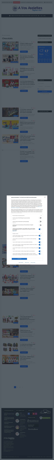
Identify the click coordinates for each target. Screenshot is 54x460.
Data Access (27, 262)
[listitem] (27, 215)
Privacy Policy (33, 262)
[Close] (45, 198)
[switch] (40, 218)
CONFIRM (19, 258)
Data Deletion (21, 262)
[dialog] (27, 230)
